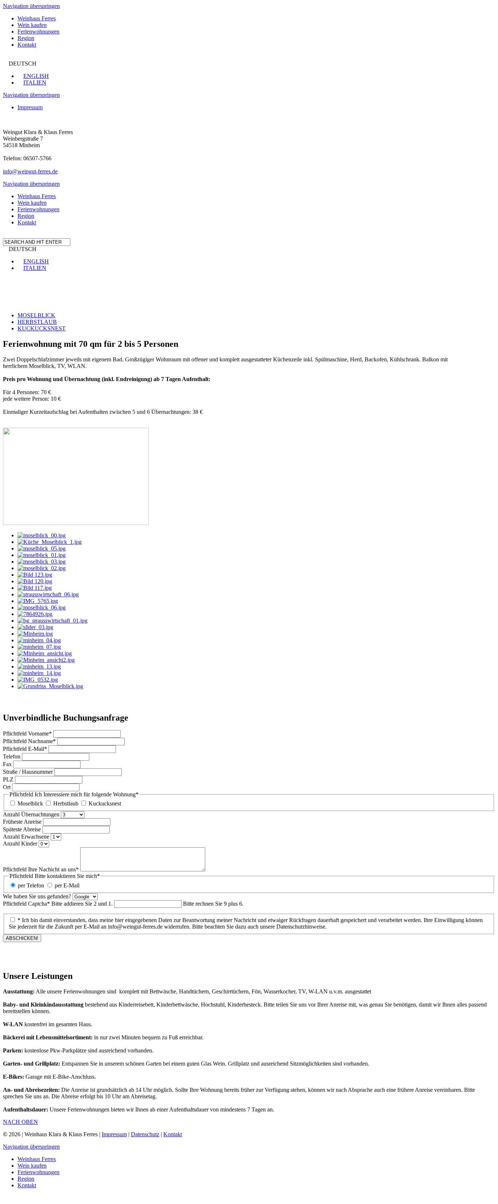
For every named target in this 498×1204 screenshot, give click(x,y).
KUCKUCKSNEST (41, 328)
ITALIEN (34, 82)
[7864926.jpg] (34, 614)
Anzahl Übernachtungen (31, 814)
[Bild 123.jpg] (34, 575)
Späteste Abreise (22, 829)
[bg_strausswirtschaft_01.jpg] (52, 620)
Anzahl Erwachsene (26, 837)
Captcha (58, 904)
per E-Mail (67, 885)
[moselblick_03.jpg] (41, 561)
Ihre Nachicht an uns (41, 869)
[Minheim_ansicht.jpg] (44, 653)
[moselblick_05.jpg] (41, 548)
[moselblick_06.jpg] (41, 607)
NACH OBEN (20, 1122)
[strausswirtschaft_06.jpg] (48, 594)
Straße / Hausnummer (28, 772)
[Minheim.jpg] (35, 634)
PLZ (8, 779)
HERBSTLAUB (37, 322)
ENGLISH (36, 76)
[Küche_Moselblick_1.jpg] (49, 542)
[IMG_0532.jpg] (37, 679)
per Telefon (31, 885)
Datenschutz (145, 1134)
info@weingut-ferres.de (30, 171)
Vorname (27, 733)
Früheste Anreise (22, 822)
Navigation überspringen (31, 6)
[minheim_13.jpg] (39, 666)
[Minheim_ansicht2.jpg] (46, 660)
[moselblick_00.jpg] (41, 535)
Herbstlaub (65, 803)
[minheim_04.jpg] (39, 640)
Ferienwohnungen (38, 31)
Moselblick (30, 803)
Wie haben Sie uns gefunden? (37, 896)
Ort (7, 787)
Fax (7, 764)
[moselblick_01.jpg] (41, 555)
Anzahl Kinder (20, 843)
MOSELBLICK (36, 315)
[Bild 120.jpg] (34, 581)
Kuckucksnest (105, 803)
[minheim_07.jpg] (39, 647)
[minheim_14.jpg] (39, 673)
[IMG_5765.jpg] (37, 601)
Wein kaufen (32, 25)
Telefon (11, 756)
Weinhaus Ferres (36, 18)
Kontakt (26, 45)
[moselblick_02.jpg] (41, 568)
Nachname (29, 741)
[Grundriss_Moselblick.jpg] (50, 686)
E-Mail (25, 749)
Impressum (30, 107)
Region (25, 38)
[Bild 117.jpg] (34, 588)
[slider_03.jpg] (35, 627)
